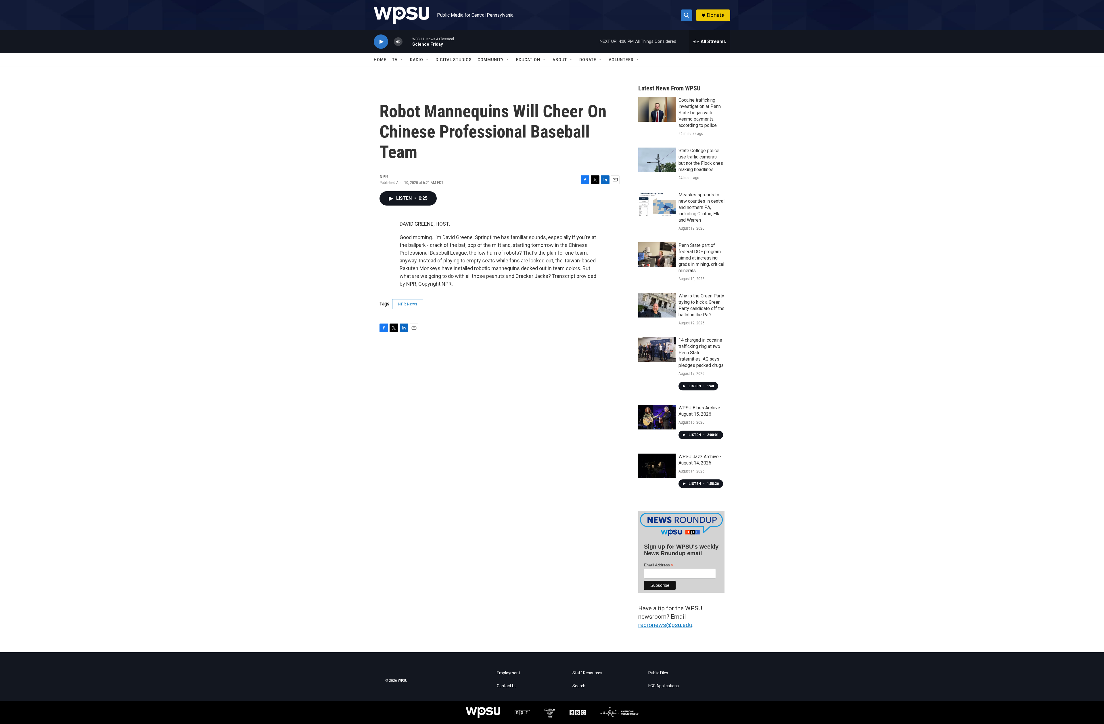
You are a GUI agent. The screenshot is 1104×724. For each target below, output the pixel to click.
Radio (416, 59)
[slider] (407, 41)
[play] (381, 41)
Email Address (658, 565)
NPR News (407, 304)
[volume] (398, 41)
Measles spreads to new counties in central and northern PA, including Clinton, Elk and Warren (701, 207)
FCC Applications (663, 686)
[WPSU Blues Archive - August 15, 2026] (657, 417)
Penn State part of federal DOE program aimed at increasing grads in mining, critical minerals (701, 258)
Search (578, 686)
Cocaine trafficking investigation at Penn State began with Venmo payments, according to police (699, 112)
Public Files (658, 673)
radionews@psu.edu (665, 625)
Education (528, 59)
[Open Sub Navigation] (402, 59)
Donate (715, 15)
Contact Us (507, 686)
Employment (508, 673)
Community (491, 59)
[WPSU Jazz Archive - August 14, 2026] (657, 466)
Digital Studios (454, 59)
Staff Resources (587, 673)
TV (395, 59)
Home (380, 59)
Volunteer (621, 59)
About (560, 59)
